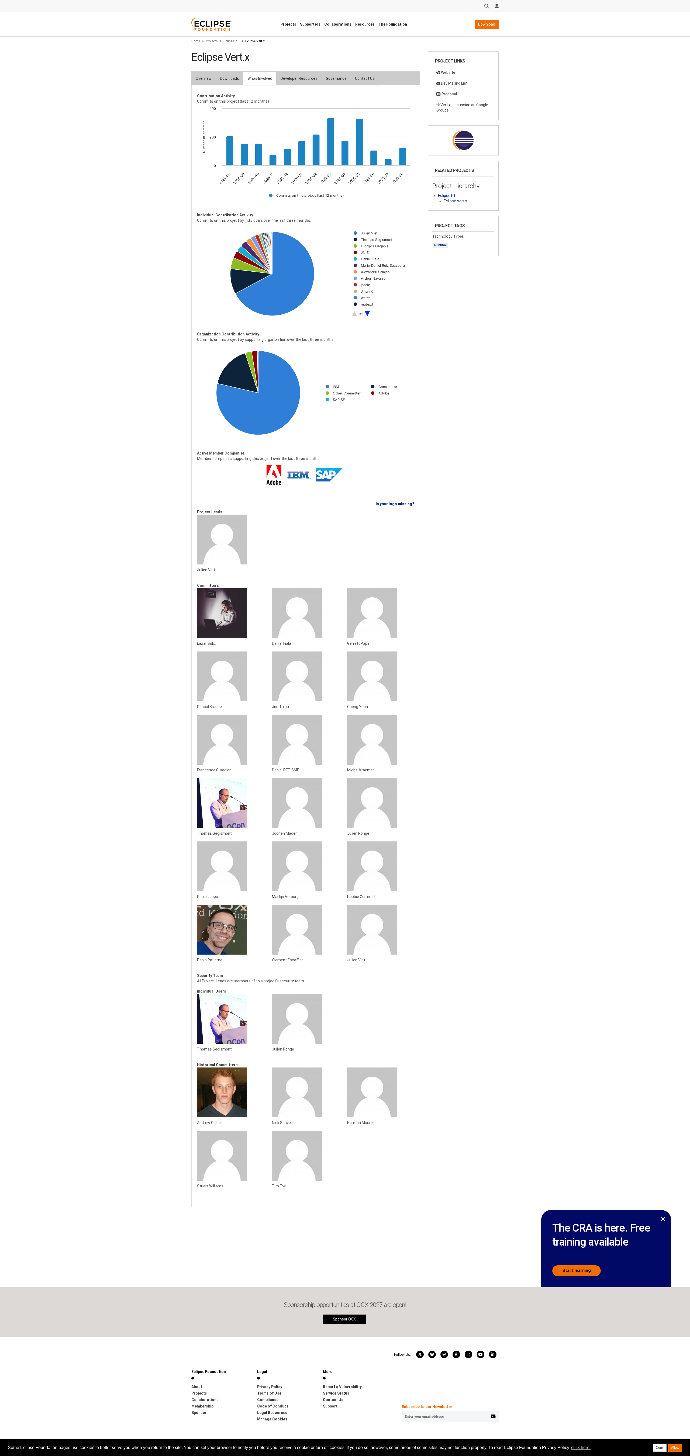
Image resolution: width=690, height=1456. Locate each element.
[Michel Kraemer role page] (380, 740)
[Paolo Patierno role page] (230, 930)
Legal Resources (272, 1412)
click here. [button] (581, 1447)
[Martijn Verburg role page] (305, 866)
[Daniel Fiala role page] (305, 613)
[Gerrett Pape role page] (380, 613)
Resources (365, 24)
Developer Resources (299, 78)
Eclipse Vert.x (455, 201)
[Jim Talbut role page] (305, 676)
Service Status (336, 1393)
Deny (660, 1448)
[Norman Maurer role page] (380, 1092)
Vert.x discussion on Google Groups (462, 107)
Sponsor (199, 1412)
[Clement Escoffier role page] (305, 930)
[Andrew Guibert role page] (230, 1092)
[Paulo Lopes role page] (230, 866)
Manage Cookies (272, 1419)
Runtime (440, 245)
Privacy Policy (269, 1387)
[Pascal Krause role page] (230, 676)
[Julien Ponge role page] (380, 803)
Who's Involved (259, 78)
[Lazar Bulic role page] (230, 613)
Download (486, 24)
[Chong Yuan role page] (380, 676)
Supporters (310, 24)
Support (330, 1406)
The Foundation (392, 24)
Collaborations (337, 24)
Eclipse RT (231, 41)
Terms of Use (269, 1393)
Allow (675, 1448)
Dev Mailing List (454, 83)
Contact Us (365, 78)
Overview (204, 78)
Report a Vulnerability (342, 1387)
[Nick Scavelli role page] (305, 1092)
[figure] (305, 155)
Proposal (449, 94)
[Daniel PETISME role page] (305, 740)
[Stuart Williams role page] (230, 1156)
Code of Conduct (272, 1406)
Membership (202, 1406)
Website (447, 72)
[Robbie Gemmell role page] (380, 866)
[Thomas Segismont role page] (230, 803)
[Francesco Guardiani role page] (230, 740)
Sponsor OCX (344, 1319)
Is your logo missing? (395, 504)
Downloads (229, 78)
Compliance (267, 1400)
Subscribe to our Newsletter (427, 1407)
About (196, 1387)
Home (195, 41)
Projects (288, 24)
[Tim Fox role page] (305, 1156)
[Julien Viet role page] (230, 539)
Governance (336, 78)
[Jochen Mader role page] (305, 803)
